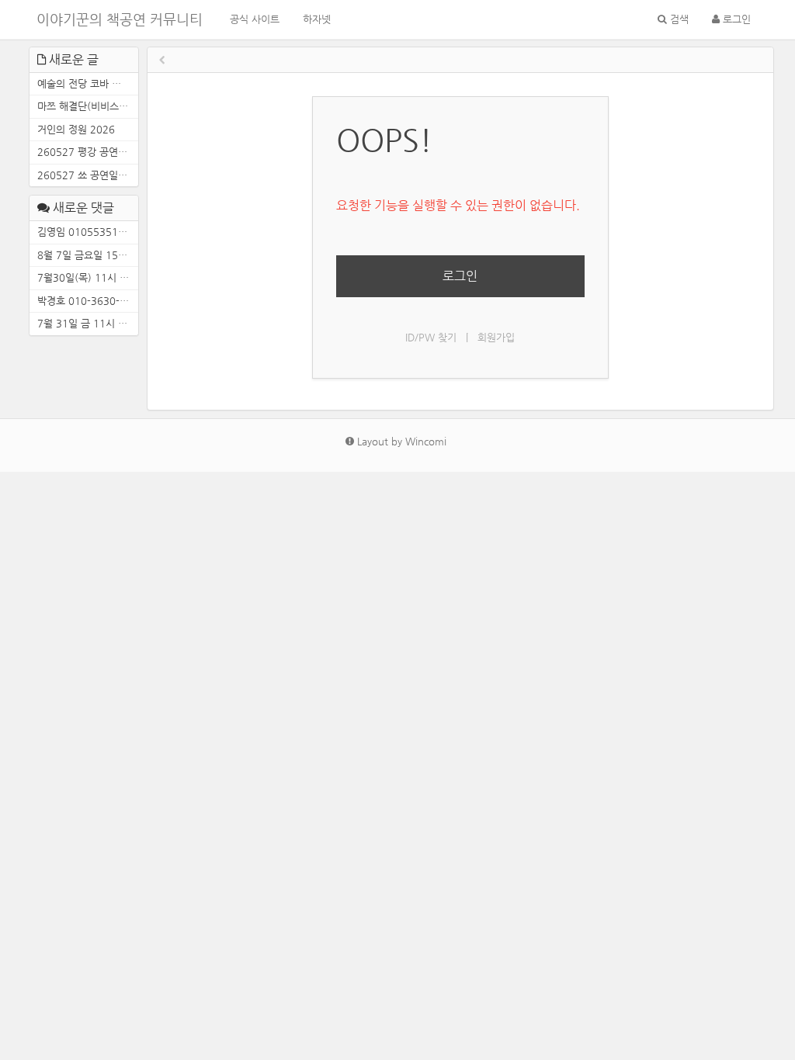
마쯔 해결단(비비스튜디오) (87, 106)
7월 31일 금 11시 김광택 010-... (87, 323)
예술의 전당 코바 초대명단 (87, 83)
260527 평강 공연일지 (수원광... (87, 152)
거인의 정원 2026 (76, 129)
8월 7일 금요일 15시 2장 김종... (87, 255)
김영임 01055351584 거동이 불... (87, 231)
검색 (678, 19)
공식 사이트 (254, 19)
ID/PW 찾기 (431, 337)
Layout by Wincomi (400, 441)
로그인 (735, 19)
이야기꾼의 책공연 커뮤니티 (119, 19)
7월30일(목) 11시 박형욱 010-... (87, 277)
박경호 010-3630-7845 (87, 301)
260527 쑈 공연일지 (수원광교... (87, 175)
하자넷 (317, 19)
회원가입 (496, 337)
